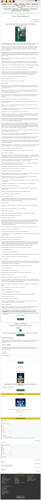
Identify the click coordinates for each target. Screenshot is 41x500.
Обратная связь (4, 483)
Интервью (13, 12)
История (20, 12)
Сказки (18, 13)
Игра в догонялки (3, 420)
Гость (39, 467)
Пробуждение (38, 20)
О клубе (3, 494)
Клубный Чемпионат (12, 6)
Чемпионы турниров (5, 491)
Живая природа (9, 12)
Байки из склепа (22, 6)
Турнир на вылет (5, 6)
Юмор (23, 14)
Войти (28, 0)
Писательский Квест (5, 489)
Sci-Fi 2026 (23, 5)
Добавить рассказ (4, 487)
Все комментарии (20, 472)
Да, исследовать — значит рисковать (7, 386)
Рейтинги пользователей (5, 492)
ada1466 (38, 440)
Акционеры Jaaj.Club (5, 493)
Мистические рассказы (28, 12)
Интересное (16, 12)
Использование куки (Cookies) (6, 479)
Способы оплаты (17, 480)
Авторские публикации (30, 480)
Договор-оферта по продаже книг (19, 482)
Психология (6, 13)
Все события (20, 415)
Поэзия (17, 5)
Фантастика (21, 4)
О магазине (16, 477)
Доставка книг (17, 479)
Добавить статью (26, 10)
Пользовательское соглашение (6, 478)
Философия (37, 13)
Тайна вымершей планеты (20, 371)
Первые (2, 461)
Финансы (17, 14)
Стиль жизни (22, 13)
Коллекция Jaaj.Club (6, 4)
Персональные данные (5, 480)
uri (39, 471)
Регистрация (30, 0)
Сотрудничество (17, 478)
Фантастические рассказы (32, 13)
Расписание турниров (5, 490)
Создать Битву (4, 488)
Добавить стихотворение (16, 10)
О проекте (3, 482)
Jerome (39, 459)
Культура (23, 12)
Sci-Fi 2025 (36, 6)
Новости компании (4, 481)
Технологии (26, 13)
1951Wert (38, 463)
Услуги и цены (17, 481)
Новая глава (34, 12)
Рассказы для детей (14, 13)
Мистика (28, 4)
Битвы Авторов (20, 7)
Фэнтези (28, 6)
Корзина (34, 0)
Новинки (15, 4)
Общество (37, 12)
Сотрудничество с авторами (31, 477)
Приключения (35, 4)
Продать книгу (17, 483)
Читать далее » (4, 342)
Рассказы (9, 13)
